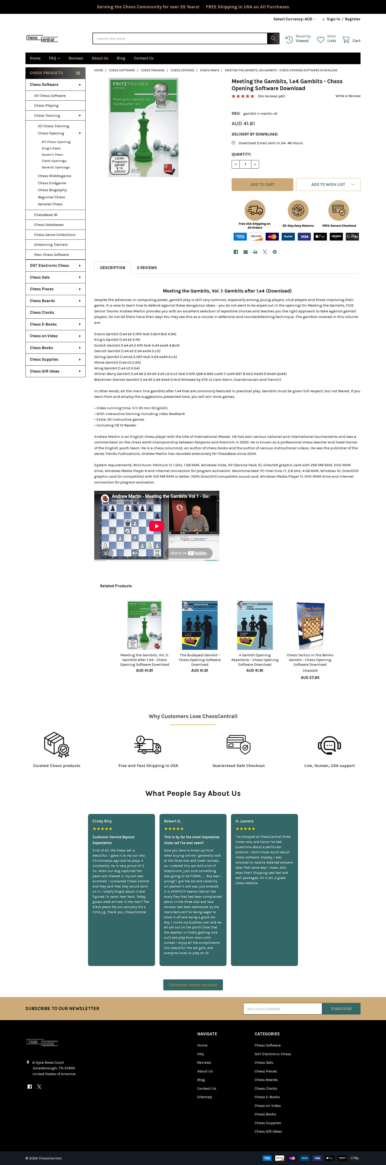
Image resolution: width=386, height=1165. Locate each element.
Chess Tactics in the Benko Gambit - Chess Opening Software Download (310, 660)
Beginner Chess (51, 197)
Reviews (76, 58)
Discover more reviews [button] (193, 984)
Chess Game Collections (55, 234)
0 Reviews (147, 267)
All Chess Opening (56, 142)
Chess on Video (44, 336)
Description (112, 267)
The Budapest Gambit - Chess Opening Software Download (200, 660)
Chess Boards (42, 301)
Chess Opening (51, 133)
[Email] (245, 252)
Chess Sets (40, 277)
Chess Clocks (42, 312)
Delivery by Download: (255, 134)
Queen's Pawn (52, 155)
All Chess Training (53, 126)
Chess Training (47, 115)
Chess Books (41, 347)
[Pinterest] (275, 252)
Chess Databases (49, 224)
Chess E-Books (43, 324)
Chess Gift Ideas (44, 371)
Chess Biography (52, 190)
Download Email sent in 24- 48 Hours (271, 143)
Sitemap (204, 1097)
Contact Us (144, 58)
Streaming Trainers (51, 244)
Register (353, 19)
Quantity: (241, 154)
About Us (100, 58)
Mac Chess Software (51, 254)
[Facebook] (236, 252)
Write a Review (348, 95)
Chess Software (44, 84)
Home (35, 58)
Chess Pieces (42, 289)
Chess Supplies (44, 359)
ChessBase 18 (45, 214)
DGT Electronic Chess (49, 265)
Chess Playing (46, 105)
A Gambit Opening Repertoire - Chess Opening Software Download (255, 660)
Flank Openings (54, 161)
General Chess (50, 204)
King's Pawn (51, 148)
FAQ (52, 58)
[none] (143, 127)
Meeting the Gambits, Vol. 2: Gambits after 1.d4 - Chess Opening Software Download (144, 660)
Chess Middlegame (54, 176)
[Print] (255, 252)
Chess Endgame (52, 183)
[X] (265, 252)
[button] (328, 184)
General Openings (56, 167)
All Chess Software (50, 95)
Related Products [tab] (116, 586)
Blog (121, 58)
